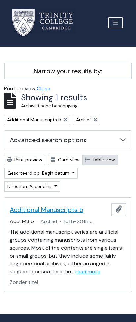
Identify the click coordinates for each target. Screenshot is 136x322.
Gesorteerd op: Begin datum (39, 173)
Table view (103, 160)
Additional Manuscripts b (46, 210)
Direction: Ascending (30, 186)
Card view (68, 160)
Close (43, 88)
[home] (46, 22)
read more (87, 271)
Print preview (27, 160)
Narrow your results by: (68, 71)
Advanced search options (48, 140)
